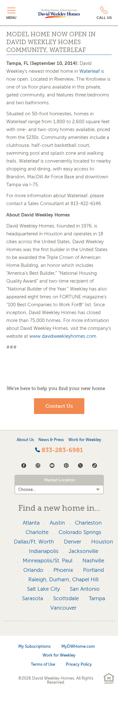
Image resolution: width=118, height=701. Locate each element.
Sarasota (32, 598)
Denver (72, 542)
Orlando (33, 570)
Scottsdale (66, 598)
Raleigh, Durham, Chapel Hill (63, 580)
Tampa (97, 598)
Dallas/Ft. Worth (34, 542)
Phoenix (63, 570)
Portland (93, 570)
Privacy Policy (79, 664)
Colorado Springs (80, 532)
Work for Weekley (84, 439)
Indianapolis (44, 551)
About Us (25, 439)
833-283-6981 (61, 450)
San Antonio (85, 589)
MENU (11, 18)
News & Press (51, 439)
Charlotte (36, 532)
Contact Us (59, 406)
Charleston (88, 523)
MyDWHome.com (78, 646)
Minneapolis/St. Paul (47, 561)
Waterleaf (89, 71)
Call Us (104, 18)
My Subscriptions (34, 646)
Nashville (93, 561)
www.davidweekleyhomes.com (62, 336)
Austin (57, 523)
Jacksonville (83, 551)
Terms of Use (43, 664)
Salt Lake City (43, 589)
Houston (102, 542)
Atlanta (31, 523)
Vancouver (63, 608)
